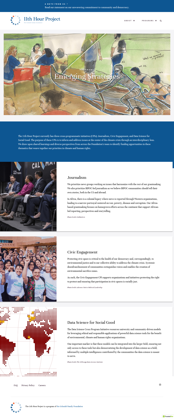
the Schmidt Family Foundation (70, 406)
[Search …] (159, 20)
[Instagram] (160, 385)
